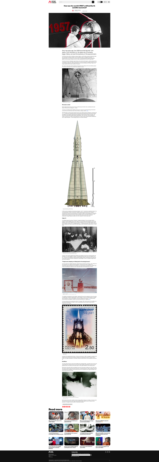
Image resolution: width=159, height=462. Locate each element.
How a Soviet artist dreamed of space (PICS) (86, 447)
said (89, 299)
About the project (51, 454)
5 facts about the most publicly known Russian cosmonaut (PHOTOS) (55, 447)
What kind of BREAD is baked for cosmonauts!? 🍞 (102, 421)
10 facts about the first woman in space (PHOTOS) (70, 434)
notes (87, 110)
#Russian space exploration (67, 404)
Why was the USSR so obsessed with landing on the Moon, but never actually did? (103, 434)
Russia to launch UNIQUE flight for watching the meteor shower (71, 447)
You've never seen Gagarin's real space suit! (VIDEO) (102, 447)
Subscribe (75, 452)
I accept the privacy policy (76, 456)
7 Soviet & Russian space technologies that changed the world (56, 434)
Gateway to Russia (77, 10)
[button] (91, 1)
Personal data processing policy (52, 455)
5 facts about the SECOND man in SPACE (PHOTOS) (70, 421)
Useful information (104, 4)
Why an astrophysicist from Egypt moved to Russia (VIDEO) (86, 421)
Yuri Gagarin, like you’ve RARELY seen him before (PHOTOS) (86, 434)
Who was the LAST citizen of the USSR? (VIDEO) (55, 421)
